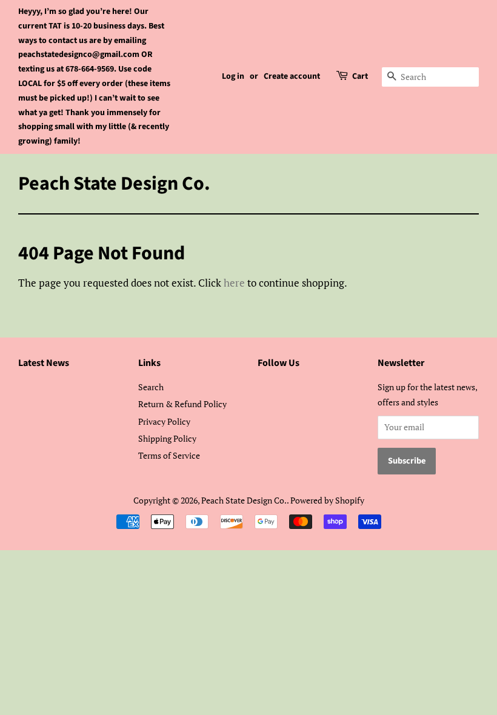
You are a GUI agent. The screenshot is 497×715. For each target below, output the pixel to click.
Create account (292, 76)
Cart (360, 76)
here (234, 283)
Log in (233, 76)
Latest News (43, 363)
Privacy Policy (164, 421)
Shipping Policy (167, 438)
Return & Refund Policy (182, 404)
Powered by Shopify (327, 500)
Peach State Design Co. (114, 183)
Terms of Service (169, 455)
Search (151, 387)
